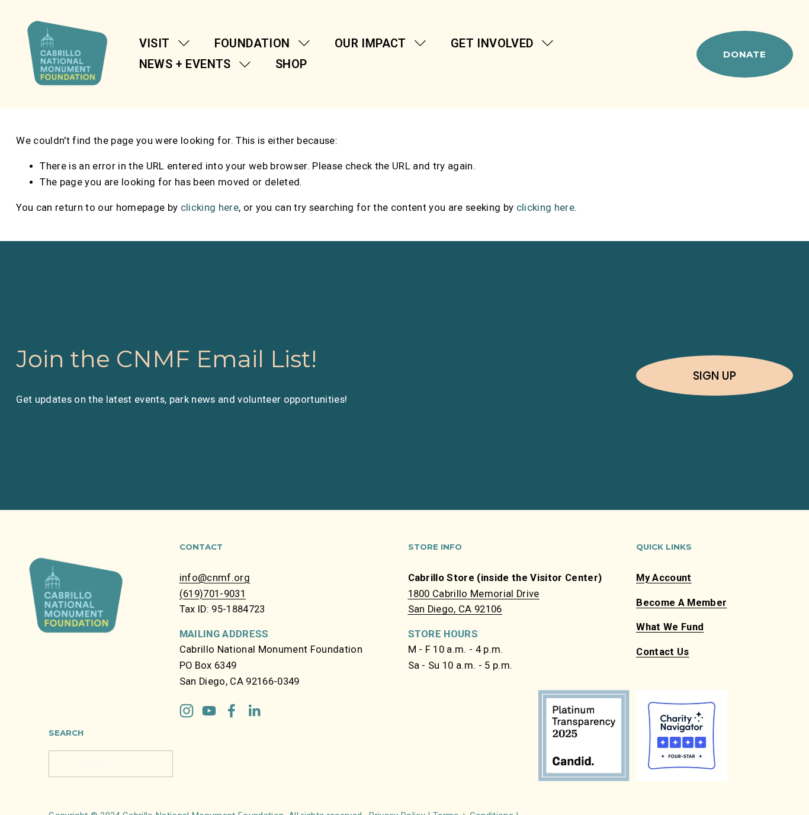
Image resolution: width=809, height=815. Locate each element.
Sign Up (714, 376)
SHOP (291, 64)
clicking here (210, 207)
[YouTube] (209, 711)
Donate (744, 54)
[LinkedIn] (254, 711)
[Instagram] (186, 711)
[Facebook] (231, 711)
